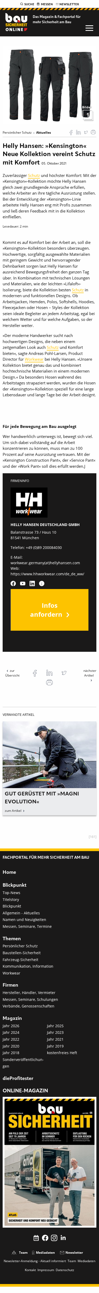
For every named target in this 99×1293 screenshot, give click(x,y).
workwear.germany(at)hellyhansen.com (45, 562)
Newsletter (69, 4)
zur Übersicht (12, 673)
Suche (29, 4)
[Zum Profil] (41, 583)
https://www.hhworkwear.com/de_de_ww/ (47, 573)
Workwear (34, 359)
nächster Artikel (89, 673)
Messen (47, 4)
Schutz (34, 175)
